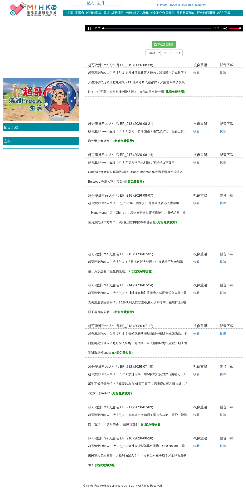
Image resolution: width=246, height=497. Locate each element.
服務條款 (175, 5)
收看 (196, 72)
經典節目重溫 (206, 12)
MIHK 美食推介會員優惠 (158, 12)
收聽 (223, 72)
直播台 (79, 12)
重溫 (106, 12)
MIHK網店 (133, 12)
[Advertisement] (41, 50)
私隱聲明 (187, 5)
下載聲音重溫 (165, 44)
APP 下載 (223, 12)
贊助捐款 (162, 5)
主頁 (70, 12)
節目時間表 (93, 12)
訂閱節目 (117, 12)
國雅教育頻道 (185, 12)
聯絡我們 (200, 5)
